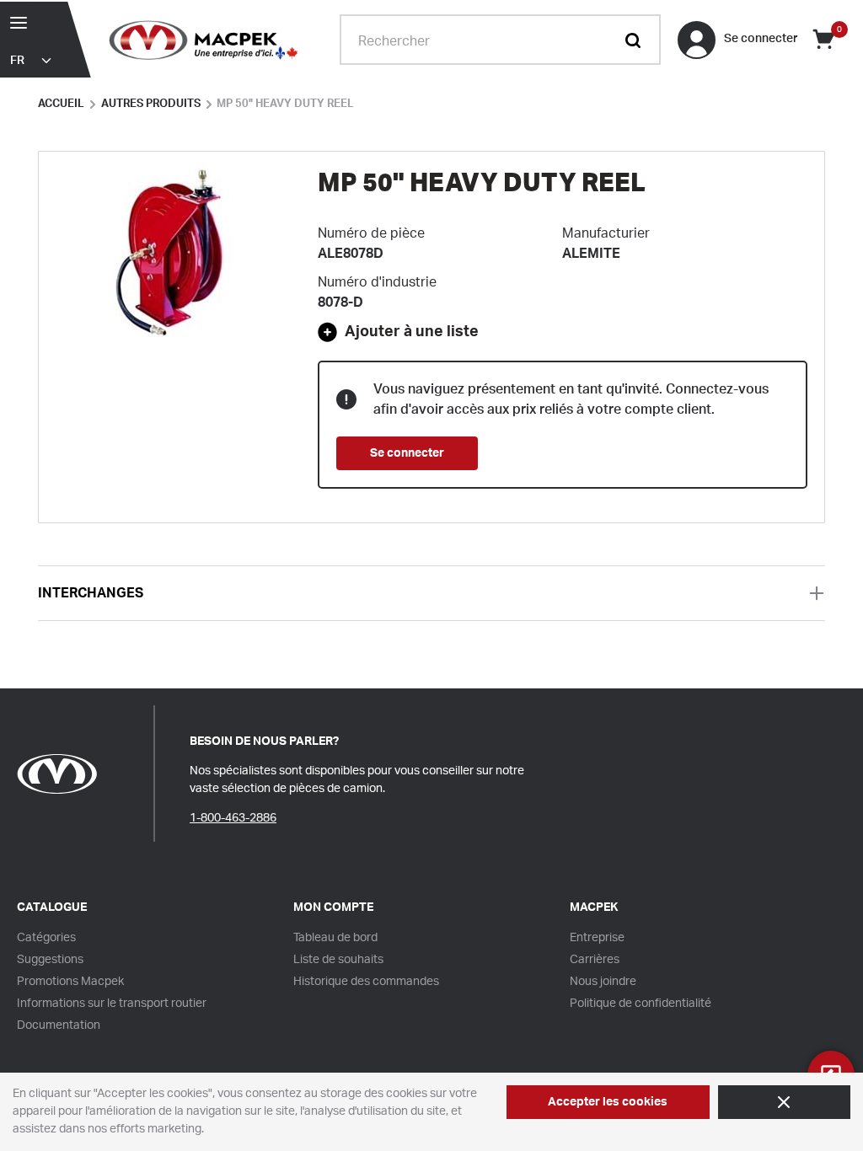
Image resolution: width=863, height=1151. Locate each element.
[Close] (784, 1102)
